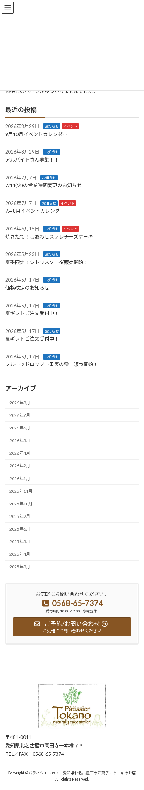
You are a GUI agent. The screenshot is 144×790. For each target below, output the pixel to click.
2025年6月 (19, 529)
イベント (70, 126)
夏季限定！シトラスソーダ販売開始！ (46, 262)
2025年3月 (19, 566)
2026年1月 (19, 478)
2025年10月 (21, 503)
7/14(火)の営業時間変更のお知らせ (43, 185)
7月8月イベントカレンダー (35, 211)
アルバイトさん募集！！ (32, 160)
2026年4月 (19, 453)
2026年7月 (19, 415)
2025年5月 (19, 541)
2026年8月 (19, 402)
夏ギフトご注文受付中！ (32, 313)
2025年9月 (19, 516)
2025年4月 (19, 554)
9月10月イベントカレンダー (36, 134)
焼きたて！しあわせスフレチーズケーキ (49, 236)
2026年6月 (19, 427)
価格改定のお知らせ (27, 288)
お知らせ (52, 126)
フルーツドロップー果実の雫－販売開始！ (51, 364)
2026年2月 (19, 465)
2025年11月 (21, 491)
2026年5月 (19, 440)
